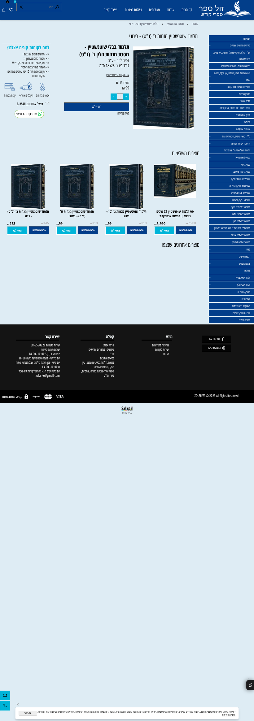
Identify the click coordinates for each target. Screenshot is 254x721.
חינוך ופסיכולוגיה (243, 115)
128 (12, 223)
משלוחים (154, 9)
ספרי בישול (245, 164)
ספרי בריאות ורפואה (241, 171)
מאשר (27, 713)
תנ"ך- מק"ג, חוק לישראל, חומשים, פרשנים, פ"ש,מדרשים (231, 56)
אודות (170, 9)
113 (120, 83)
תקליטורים (246, 299)
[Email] (5, 696)
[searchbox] (39, 7)
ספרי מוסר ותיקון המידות (240, 185)
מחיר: (126, 82)
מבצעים (246, 38)
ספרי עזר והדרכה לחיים (240, 192)
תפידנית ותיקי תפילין (241, 313)
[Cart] (4, 10)
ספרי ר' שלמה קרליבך (241, 242)
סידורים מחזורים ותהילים (240, 45)
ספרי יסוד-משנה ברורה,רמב (238, 87)
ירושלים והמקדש (243, 129)
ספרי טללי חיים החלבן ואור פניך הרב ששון (232, 228)
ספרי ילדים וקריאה (242, 157)
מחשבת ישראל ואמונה (240, 143)
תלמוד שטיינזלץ (243, 284)
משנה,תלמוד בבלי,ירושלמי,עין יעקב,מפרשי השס (232, 76)
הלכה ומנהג (245, 101)
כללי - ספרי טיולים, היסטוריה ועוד (236, 136)
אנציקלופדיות (244, 94)
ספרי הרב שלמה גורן (241, 221)
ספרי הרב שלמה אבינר (240, 235)
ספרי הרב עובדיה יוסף (240, 207)
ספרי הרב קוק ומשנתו (241, 200)
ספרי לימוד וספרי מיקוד (240, 178)
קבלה (248, 249)
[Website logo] (225, 11)
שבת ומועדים (244, 263)
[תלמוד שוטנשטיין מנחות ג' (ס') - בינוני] (126, 208)
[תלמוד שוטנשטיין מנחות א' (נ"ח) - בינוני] (77, 208)
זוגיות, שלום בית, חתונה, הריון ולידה (235, 108)
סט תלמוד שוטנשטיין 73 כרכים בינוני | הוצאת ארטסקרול (175, 213)
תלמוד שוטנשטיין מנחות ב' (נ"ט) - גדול (28, 213)
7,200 (192, 223)
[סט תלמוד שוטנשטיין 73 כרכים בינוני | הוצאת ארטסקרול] (175, 196)
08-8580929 (38, 345)
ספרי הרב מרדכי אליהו (241, 214)
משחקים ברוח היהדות (241, 306)
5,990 (161, 223)
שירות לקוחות (162, 349)
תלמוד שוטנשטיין (243, 277)
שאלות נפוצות (133, 9)
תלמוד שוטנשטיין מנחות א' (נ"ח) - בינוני (77, 213)
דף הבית (187, 9)
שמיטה (247, 270)
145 (46, 223)
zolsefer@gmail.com (47, 375)
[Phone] (5, 706)
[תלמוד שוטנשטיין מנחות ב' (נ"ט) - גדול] (28, 208)
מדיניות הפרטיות (228, 714)
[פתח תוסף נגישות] (250, 685)
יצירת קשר (110, 9)
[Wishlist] (11, 10)
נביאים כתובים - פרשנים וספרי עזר (235, 66)
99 (127, 88)
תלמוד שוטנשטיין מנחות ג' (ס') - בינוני (126, 213)
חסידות (247, 122)
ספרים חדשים (244, 320)
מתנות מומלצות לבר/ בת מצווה (237, 150)
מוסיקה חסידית (244, 291)
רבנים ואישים (244, 256)
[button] (164, 230)
